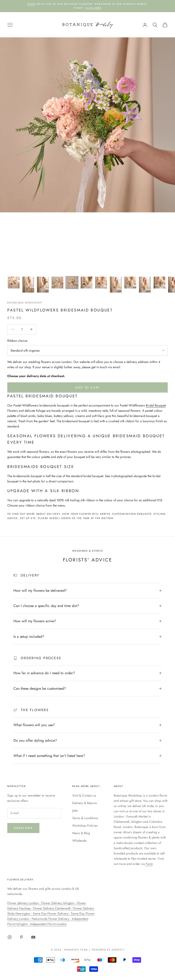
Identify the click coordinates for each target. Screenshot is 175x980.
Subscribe (23, 828)
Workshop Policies (85, 825)
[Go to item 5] (72, 282)
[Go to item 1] (13, 282)
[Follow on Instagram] (9, 937)
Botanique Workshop (24, 302)
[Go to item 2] (28, 284)
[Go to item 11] (159, 282)
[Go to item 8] (115, 284)
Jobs (75, 810)
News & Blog (81, 833)
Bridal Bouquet (156, 405)
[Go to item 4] (57, 282)
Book (31, 4)
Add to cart (87, 387)
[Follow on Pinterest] (21, 937)
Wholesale (79, 840)
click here (93, 8)
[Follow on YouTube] (33, 937)
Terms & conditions (85, 818)
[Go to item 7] (101, 282)
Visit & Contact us (84, 795)
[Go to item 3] (42, 284)
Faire (149, 864)
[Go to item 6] (86, 282)
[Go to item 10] (145, 284)
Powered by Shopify (108, 950)
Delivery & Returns (84, 803)
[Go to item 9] (130, 282)
